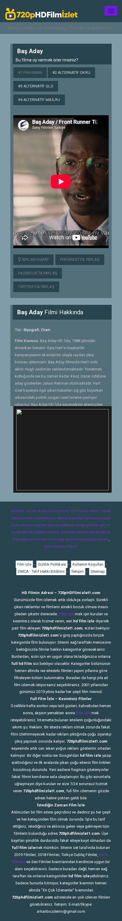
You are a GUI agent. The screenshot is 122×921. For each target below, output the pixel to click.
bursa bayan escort (28, 518)
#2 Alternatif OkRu (71, 72)
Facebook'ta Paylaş (37, 273)
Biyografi (31, 330)
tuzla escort (21, 525)
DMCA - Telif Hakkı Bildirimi (41, 571)
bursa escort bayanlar (65, 518)
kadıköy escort (47, 532)
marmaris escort (26, 539)
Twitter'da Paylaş (36, 286)
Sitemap (98, 571)
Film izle (24, 564)
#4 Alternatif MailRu (39, 99)
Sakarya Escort (97, 518)
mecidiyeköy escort (61, 546)
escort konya (53, 539)
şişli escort (98, 539)
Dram (45, 330)
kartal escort (22, 532)
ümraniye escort (75, 532)
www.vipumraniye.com (57, 511)
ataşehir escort (24, 511)
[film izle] (41, 11)
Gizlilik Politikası (52, 564)
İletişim (77, 571)
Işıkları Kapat (35, 259)
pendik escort (99, 525)
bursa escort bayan (94, 511)
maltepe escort (73, 525)
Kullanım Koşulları (88, 564)
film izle (84, 713)
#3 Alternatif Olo (35, 86)
